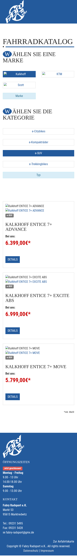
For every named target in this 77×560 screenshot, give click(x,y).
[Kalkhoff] (19, 74)
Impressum (47, 550)
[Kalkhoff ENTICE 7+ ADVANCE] (38, 210)
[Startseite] (16, 12)
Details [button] (13, 259)
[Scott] (19, 85)
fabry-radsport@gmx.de (20, 532)
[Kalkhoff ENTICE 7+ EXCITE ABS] (38, 282)
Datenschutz (30, 550)
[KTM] (57, 74)
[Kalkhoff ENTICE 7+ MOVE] (38, 353)
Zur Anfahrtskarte (63, 541)
